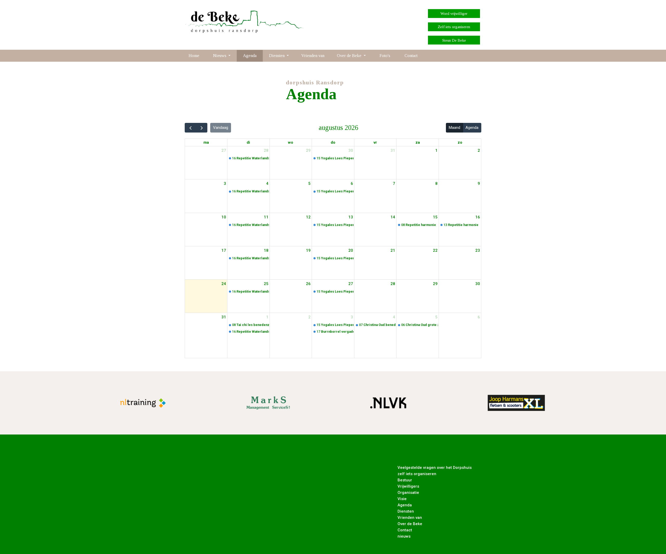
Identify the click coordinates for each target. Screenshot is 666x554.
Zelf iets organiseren (454, 27)
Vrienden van (312, 55)
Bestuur (405, 480)
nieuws (404, 536)
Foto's (385, 55)
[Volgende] (201, 128)
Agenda (250, 55)
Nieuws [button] (220, 55)
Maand (454, 127)
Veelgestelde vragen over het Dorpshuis (435, 467)
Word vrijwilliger (454, 13)
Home (194, 55)
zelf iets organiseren (417, 473)
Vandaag (220, 127)
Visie (402, 498)
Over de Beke (410, 523)
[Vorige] (190, 128)
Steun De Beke (454, 40)
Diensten (406, 511)
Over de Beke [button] (349, 55)
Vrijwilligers (408, 486)
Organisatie (408, 492)
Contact (411, 55)
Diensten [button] (277, 55)
